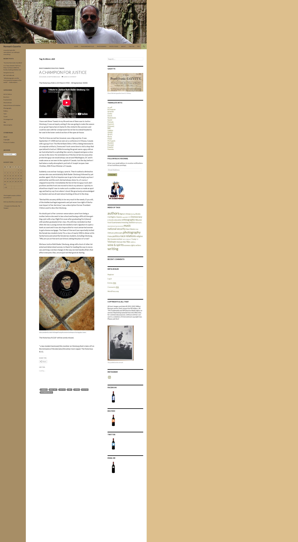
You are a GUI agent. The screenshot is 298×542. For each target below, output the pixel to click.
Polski (110, 139)
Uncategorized (8, 119)
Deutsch (111, 124)
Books (137, 214)
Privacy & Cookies (9, 142)
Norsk (110, 137)
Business (6, 97)
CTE (129, 217)
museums (120, 226)
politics (116, 236)
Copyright (6, 139)
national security (117, 228)
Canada (44, 389)
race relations (128, 236)
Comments (113, 287)
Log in (110, 279)
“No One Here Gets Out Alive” (12, 63)
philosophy (119, 233)
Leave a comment (70, 77)
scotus (85, 389)
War (128, 242)
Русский (111, 145)
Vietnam (112, 241)
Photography (101, 46)
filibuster (138, 220)
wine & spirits (116, 245)
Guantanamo (116, 222)
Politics (54, 68)
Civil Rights (112, 217)
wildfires (132, 242)
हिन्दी (109, 128)
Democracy (136, 216)
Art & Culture (7, 94)
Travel (61, 68)
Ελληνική (111, 126)
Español (110, 147)
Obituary (111, 233)
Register (111, 274)
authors (113, 213)
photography (132, 232)
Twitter (131, 46)
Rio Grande (112, 239)
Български (111, 109)
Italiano (110, 130)
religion (139, 236)
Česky (110, 114)
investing (125, 222)
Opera (77, 389)
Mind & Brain (7, 102)
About (123, 46)
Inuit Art (53, 389)
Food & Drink (7, 100)
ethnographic (128, 219)
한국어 (110, 134)
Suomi (110, 120)
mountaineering (112, 226)
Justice (62, 389)
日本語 (110, 132)
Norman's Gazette (12, 46)
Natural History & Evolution (11, 105)
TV (137, 239)
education (118, 220)
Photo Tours (113, 46)
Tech (123, 239)
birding (133, 214)
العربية (110, 107)
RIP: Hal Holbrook (8, 75)
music (127, 225)
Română (110, 143)
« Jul (5, 187)
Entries (112, 283)
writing (113, 249)
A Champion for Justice (63, 72)
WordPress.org (113, 291)
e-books (111, 220)
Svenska (111, 149)
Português (111, 141)
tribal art (128, 239)
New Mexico (130, 229)
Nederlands (112, 118)
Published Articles (87, 46)
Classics (119, 217)
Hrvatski (111, 111)
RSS (138, 46)
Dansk (110, 116)
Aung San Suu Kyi (8, 72)
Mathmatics (138, 222)
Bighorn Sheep (125, 214)
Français (110, 122)
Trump (133, 239)
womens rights (46, 392)
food (109, 222)
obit (69, 389)
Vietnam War (121, 242)
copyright (125, 217)
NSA (137, 229)
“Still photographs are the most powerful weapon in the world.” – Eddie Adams (12, 80)
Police (110, 236)
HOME (76, 46)
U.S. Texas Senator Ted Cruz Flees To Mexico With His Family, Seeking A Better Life (12, 68)
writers (138, 245)
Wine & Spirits (7, 125)
